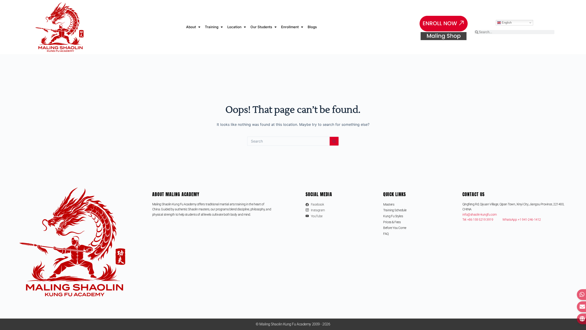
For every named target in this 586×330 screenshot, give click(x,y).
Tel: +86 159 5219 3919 (482, 219)
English (506, 22)
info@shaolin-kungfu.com (479, 214)
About (191, 27)
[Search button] (334, 141)
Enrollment (290, 27)
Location (234, 27)
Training (211, 27)
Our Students (261, 27)
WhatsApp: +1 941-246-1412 (521, 219)
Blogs (312, 27)
